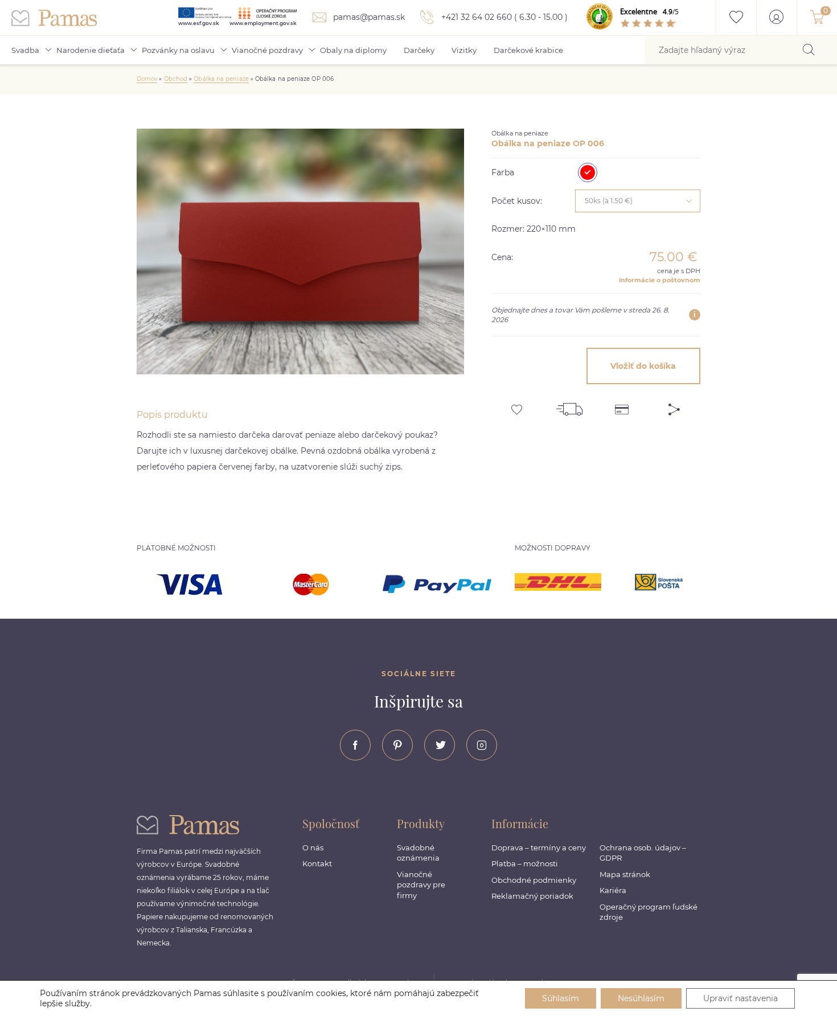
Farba (502, 172)
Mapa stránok (625, 874)
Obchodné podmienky (533, 880)
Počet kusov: (516, 201)
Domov (147, 79)
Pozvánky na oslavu (178, 50)
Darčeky (419, 50)
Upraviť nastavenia (740, 998)
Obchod (175, 79)
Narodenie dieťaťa (90, 50)
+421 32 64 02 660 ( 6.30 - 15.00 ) (503, 17)
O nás (312, 847)
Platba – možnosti (524, 863)
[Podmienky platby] (622, 405)
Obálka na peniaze (221, 79)
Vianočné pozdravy (267, 50)
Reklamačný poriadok (532, 895)
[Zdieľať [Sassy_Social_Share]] (674, 405)
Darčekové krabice (528, 50)
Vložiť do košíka (643, 366)
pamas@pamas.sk (368, 17)
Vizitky (464, 50)
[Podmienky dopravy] (569, 405)
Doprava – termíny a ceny (538, 847)
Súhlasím (560, 998)
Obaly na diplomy (353, 50)
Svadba (25, 50)
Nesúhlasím (641, 998)
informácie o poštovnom (659, 280)
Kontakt (317, 863)
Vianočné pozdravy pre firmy (421, 885)
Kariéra (613, 890)
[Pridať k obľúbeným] (517, 405)
